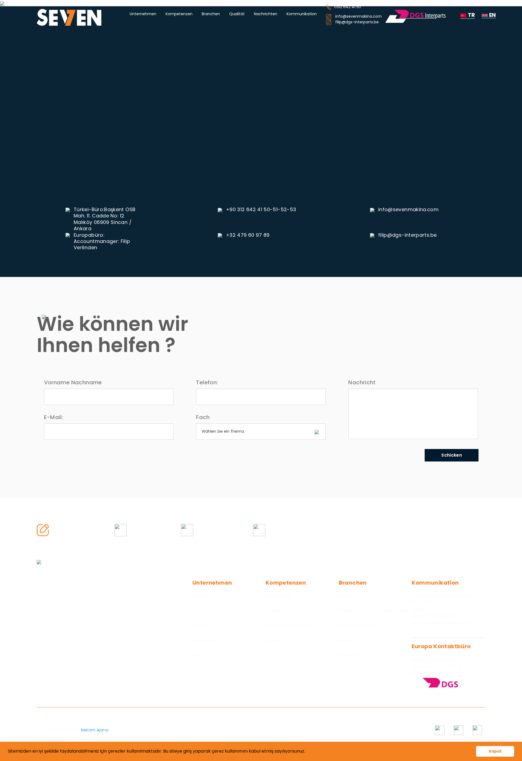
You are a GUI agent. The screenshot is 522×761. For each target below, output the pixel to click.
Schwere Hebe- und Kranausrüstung (373, 610)
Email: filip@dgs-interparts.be (439, 673)
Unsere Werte (205, 610)
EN (492, 15)
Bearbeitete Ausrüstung (361, 625)
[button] (307, 752)
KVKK (196, 655)
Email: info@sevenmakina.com (441, 623)
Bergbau (347, 640)
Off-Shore (348, 655)
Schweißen (276, 610)
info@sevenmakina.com (408, 209)
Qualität (237, 14)
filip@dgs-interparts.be (407, 235)
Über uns (200, 595)
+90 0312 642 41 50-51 (220, 529)
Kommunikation (302, 14)
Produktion (202, 625)
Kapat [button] (495, 751)
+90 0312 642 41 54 (150, 529)
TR (471, 15)
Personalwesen (206, 640)
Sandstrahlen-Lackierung (289, 625)
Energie (346, 595)
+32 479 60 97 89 (248, 235)
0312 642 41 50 (347, 7)
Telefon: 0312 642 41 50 (433, 616)
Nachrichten (265, 14)
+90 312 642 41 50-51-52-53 (261, 209)
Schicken (451, 455)
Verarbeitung (278, 595)
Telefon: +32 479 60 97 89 (437, 666)
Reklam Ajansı (94, 730)
